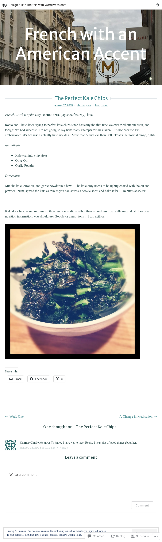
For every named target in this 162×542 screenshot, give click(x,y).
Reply (63, 447)
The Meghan (84, 105)
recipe (104, 105)
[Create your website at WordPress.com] (81, 5)
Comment (142, 505)
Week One (14, 416)
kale (97, 105)
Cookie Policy (75, 534)
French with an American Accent (81, 44)
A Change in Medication (138, 416)
